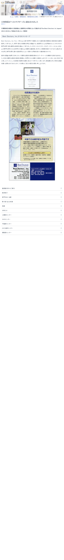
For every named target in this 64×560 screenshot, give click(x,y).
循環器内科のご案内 (33, 16)
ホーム (11, 16)
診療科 (16, 16)
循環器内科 (23, 16)
